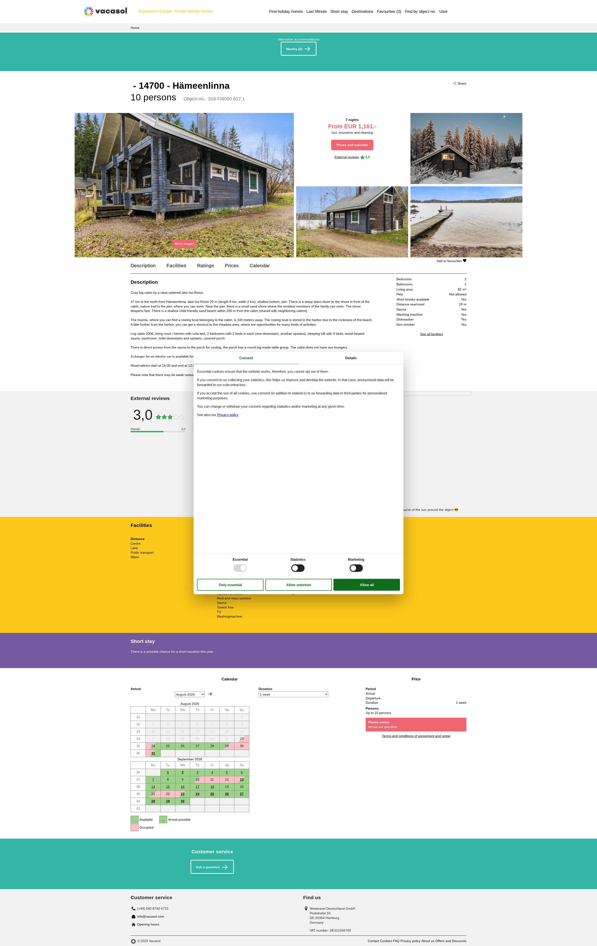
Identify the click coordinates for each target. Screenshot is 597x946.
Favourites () (389, 11)
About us (427, 941)
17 (197, 787)
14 (153, 787)
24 (197, 794)
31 (153, 753)
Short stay (339, 11)
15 (168, 787)
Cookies (386, 941)
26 (227, 794)
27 (242, 794)
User (443, 11)
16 (182, 787)
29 (168, 801)
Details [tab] (351, 358)
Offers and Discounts (450, 941)
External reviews (347, 157)
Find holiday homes (286, 11)
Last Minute (316, 11)
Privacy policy (410, 941)
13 (242, 779)
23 (182, 794)
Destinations (362, 11)
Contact (373, 941)
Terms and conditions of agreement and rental (416, 736)
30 (182, 801)
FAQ (396, 941)
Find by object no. (420, 11)
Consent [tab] (246, 358)
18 (212, 787)
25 (212, 794)
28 (153, 801)
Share (462, 83)
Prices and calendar (352, 145)
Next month (210, 694)
